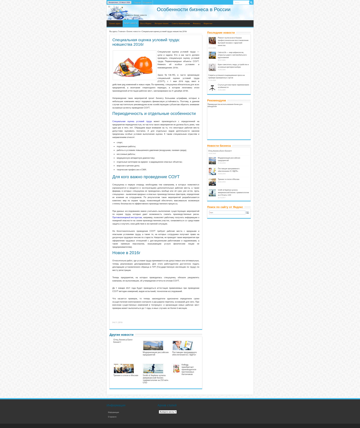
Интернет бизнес (162, 24)
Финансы (197, 24)
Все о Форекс (146, 24)
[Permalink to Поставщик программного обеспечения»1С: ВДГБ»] (212, 175)
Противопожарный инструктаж (127, 217)
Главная (137, 2)
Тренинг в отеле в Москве (125, 375)
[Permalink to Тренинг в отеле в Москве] (212, 185)
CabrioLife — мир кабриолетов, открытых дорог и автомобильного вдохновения (232, 55)
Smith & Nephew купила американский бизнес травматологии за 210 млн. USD (156, 379)
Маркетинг (208, 24)
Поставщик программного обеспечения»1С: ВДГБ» (184, 353)
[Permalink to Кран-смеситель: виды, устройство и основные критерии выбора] (212, 70)
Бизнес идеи (115, 24)
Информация (113, 412)
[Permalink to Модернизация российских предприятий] (212, 164)
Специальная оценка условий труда (132, 121)
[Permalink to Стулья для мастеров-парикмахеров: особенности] (212, 91)
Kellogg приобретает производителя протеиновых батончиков (189, 369)
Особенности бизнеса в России (193, 9)
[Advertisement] (156, 319)
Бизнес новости (130, 23)
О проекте (147, 2)
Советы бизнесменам (181, 24)
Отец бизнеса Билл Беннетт (220, 151)
